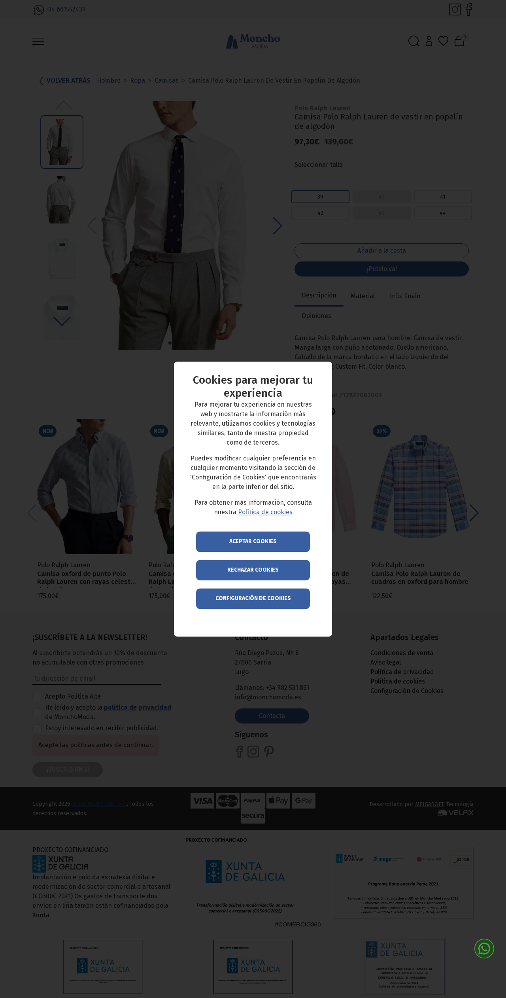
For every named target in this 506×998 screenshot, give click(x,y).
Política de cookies (265, 512)
